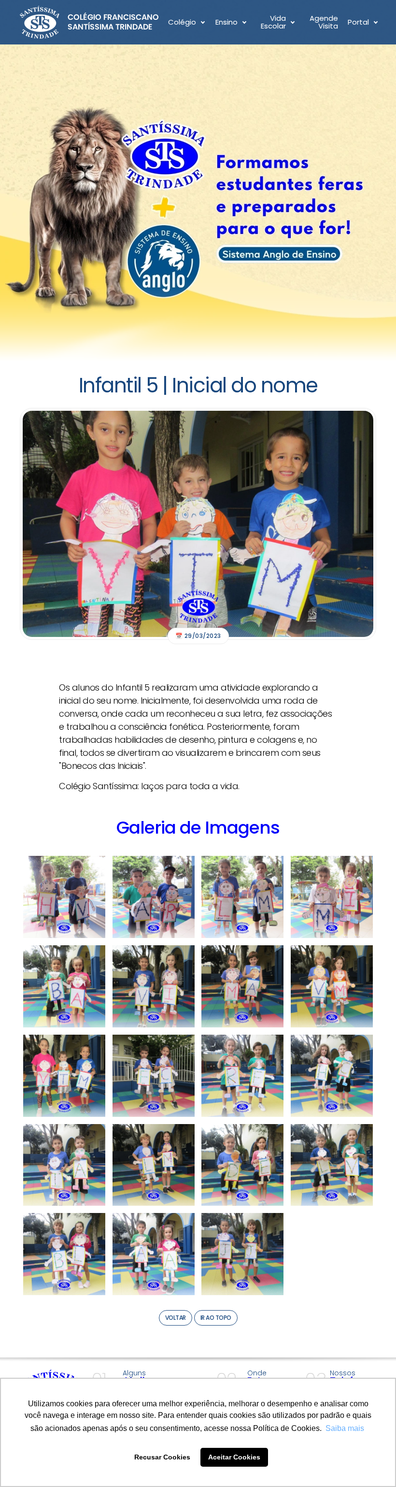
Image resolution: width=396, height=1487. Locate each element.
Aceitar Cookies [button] (234, 1457)
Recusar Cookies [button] (162, 1457)
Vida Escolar (273, 22)
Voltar (175, 1318)
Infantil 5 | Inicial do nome (198, 385)
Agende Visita (324, 22)
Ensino (226, 22)
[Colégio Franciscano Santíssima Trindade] (89, 22)
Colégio (182, 22)
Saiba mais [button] (344, 1428)
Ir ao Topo (215, 1318)
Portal (358, 22)
